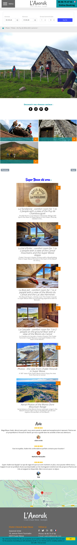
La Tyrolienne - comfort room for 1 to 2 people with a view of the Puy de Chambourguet (37, 211)
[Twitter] (44, 530)
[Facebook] (40, 530)
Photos (7, 28)
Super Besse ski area (38, 179)
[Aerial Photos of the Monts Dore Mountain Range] (58, 383)
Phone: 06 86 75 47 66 (47, 533)
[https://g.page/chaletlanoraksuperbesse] (48, 530)
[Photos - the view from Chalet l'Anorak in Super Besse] (58, 347)
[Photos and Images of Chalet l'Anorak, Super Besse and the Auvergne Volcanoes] (35, 516)
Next (73, 170)
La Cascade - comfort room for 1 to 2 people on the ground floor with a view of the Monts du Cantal (37, 331)
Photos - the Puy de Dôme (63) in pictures (24, 28)
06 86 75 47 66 (65, 1)
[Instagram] (52, 530)
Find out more (42, 542)
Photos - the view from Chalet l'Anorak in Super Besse (37, 370)
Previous (5, 170)
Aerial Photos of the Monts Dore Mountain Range (37, 405)
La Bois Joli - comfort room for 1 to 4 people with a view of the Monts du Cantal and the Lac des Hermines (37, 292)
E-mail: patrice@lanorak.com (49, 536)
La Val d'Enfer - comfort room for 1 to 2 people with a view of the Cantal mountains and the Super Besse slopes (37, 252)
